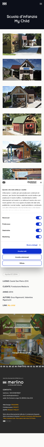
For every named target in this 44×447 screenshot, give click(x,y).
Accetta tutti (22, 251)
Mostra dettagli (32, 245)
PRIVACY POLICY (13, 410)
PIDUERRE (15, 405)
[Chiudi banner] (41, 182)
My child (11, 305)
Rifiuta (22, 263)
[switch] (39, 224)
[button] (41, 4)
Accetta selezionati (22, 257)
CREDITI (16, 407)
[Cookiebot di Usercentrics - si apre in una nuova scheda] (27, 182)
